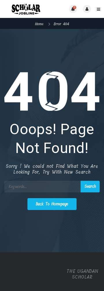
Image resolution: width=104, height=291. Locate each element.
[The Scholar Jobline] (28, 9)
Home (39, 24)
